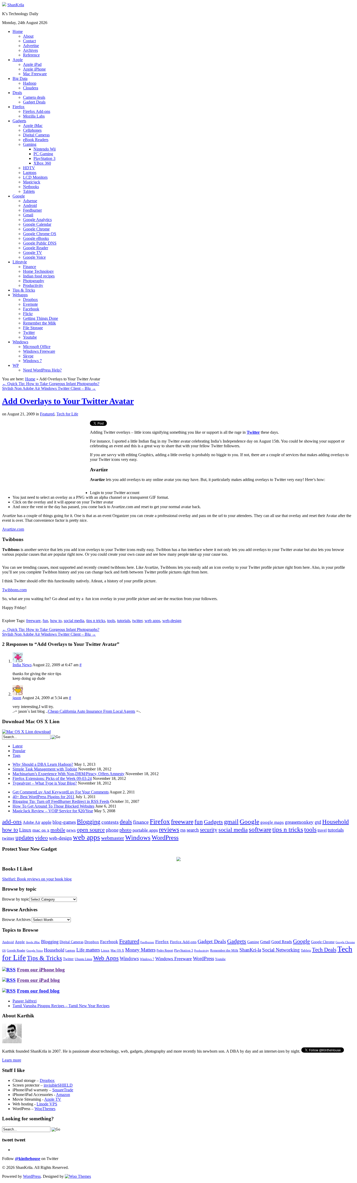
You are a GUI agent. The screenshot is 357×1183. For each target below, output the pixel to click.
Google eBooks (36, 238)
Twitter (29, 332)
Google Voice (34, 257)
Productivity (33, 285)
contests (110, 822)
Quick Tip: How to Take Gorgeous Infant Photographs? (50, 383)
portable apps (145, 830)
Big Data (20, 78)
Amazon (63, 1094)
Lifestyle (20, 262)
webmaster (112, 838)
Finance (29, 266)
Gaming (29, 144)
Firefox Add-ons (36, 111)
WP (16, 365)
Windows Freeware (39, 351)
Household (335, 822)
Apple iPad (32, 64)
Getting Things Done (40, 318)
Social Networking (281, 950)
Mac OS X (117, 950)
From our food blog (38, 991)
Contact (29, 41)
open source (91, 829)
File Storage (33, 328)
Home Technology (38, 271)
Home (18, 31)
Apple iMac (33, 125)
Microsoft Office (36, 346)
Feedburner (32, 210)
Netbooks (31, 186)
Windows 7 (32, 360)
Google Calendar (37, 224)
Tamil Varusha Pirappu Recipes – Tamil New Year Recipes (61, 1006)
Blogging (88, 821)
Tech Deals (324, 950)
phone (112, 830)
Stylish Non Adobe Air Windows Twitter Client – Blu (49, 388)
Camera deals (34, 97)
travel (322, 830)
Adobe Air (31, 822)
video (41, 838)
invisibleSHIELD (58, 1085)
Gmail (28, 215)
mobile (57, 830)
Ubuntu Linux (83, 959)
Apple (18, 59)
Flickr (28, 313)
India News (22, 665)
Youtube (30, 337)
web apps (152, 620)
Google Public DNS (39, 243)
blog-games (64, 822)
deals (126, 821)
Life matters (88, 950)
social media (74, 620)
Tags (16, 755)
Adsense (30, 201)
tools (111, 620)
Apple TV (52, 1099)
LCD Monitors (35, 177)
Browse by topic (15, 899)
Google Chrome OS (39, 233)
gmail (231, 821)
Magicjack (31, 182)
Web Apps (106, 958)
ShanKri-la (250, 950)
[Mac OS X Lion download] (26, 731)
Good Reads (281, 942)
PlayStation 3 (44, 158)
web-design (171, 620)
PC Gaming (43, 154)
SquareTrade (62, 1090)
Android (30, 205)
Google (19, 196)
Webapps (20, 295)
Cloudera (30, 88)
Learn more (11, 1060)
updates (24, 837)
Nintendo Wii (44, 149)
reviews (169, 829)
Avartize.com (13, 529)
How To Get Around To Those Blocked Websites (53, 806)
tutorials (123, 620)
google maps (272, 822)
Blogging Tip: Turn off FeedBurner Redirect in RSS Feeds (61, 801)
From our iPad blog (38, 980)
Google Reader (35, 248)
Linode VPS (47, 1104)
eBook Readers (35, 139)
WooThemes (44, 1108)
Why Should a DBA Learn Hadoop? (43, 764)
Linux (25, 830)
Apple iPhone (34, 69)
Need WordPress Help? (42, 370)
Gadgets (19, 121)
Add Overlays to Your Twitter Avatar (68, 401)
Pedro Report (165, 950)
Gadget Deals (34, 102)
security (208, 830)
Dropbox (30, 299)
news (71, 830)
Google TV (32, 252)
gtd (318, 822)
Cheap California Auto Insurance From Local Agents (91, 711)
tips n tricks (95, 620)
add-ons (12, 821)
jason (17, 697)
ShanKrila (15, 5)
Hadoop (29, 83)
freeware (33, 620)
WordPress (165, 837)
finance (141, 822)
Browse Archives (16, 919)
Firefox (19, 107)
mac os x (40, 830)
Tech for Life (67, 414)
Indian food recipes (39, 276)
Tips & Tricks (24, 290)
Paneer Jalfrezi (25, 1001)
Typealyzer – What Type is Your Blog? (45, 783)
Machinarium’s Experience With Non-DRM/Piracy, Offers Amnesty (68, 774)
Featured (47, 414)
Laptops (29, 172)
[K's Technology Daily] (4, 5)
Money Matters (140, 950)
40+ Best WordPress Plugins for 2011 (43, 797)
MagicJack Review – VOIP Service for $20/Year (53, 811)
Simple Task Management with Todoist (45, 769)
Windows (20, 342)
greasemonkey (299, 822)
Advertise (31, 45)
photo (125, 830)
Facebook (31, 309)
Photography (33, 281)
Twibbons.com (14, 590)
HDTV (29, 168)
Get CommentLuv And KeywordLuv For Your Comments (61, 792)
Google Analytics (37, 219)
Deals (17, 92)
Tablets (29, 191)
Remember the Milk (39, 323)
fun (45, 620)
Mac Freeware (35, 74)
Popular (19, 751)
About (28, 36)
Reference (31, 55)
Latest (17, 746)
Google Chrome (36, 229)
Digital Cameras (36, 135)
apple (46, 822)
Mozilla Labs (34, 116)
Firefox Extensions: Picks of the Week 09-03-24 (52, 778)
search (193, 830)
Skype (28, 356)
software (260, 829)
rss (183, 830)
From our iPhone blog (41, 969)
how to (56, 620)
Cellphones (32, 130)
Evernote (30, 304)
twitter (137, 620)
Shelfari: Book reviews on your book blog (37, 879)
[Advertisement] (46, 457)
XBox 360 (42, 163)
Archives (30, 50)
